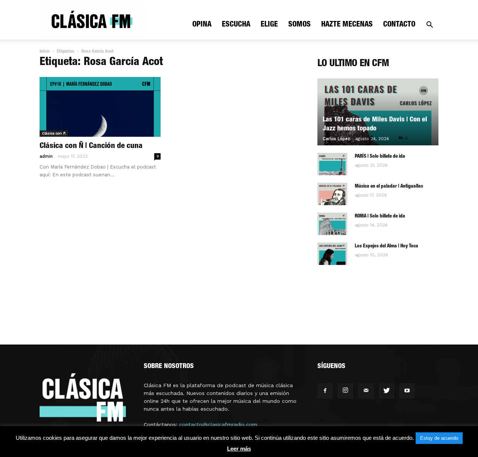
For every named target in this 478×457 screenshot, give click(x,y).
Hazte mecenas (347, 25)
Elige (269, 25)
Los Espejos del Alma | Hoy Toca (386, 246)
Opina (201, 25)
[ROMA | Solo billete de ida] (332, 224)
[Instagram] (345, 390)
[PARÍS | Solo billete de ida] (332, 164)
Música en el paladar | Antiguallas (389, 186)
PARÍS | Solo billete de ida (380, 156)
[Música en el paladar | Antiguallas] (332, 194)
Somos (299, 25)
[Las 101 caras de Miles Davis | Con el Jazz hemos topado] (377, 111)
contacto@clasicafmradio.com (218, 424)
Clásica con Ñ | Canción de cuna (91, 146)
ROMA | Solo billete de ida (380, 216)
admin (46, 156)
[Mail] (365, 390)
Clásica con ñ (54, 133)
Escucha (236, 25)
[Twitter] (386, 390)
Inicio (45, 51)
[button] (429, 25)
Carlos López (336, 138)
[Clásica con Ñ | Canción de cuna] (100, 107)
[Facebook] (324, 390)
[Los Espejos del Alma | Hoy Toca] (332, 254)
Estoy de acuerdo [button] (439, 438)
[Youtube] (407, 390)
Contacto (399, 25)
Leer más (239, 448)
